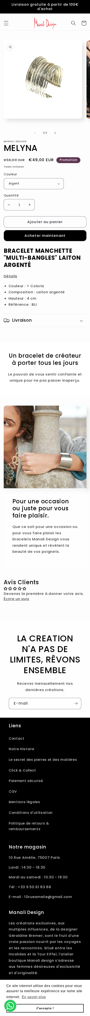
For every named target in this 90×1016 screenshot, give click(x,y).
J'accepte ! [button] (45, 1008)
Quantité (11, 195)
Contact (16, 738)
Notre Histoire (21, 749)
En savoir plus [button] (34, 997)
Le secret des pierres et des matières (43, 759)
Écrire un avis (16, 598)
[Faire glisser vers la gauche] (35, 133)
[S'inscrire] (76, 703)
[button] (6, 23)
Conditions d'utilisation (31, 812)
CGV (13, 791)
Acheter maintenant (45, 235)
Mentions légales (24, 802)
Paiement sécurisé (26, 781)
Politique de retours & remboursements (29, 826)
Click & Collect (22, 770)
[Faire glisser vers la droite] (55, 133)
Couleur (10, 174)
